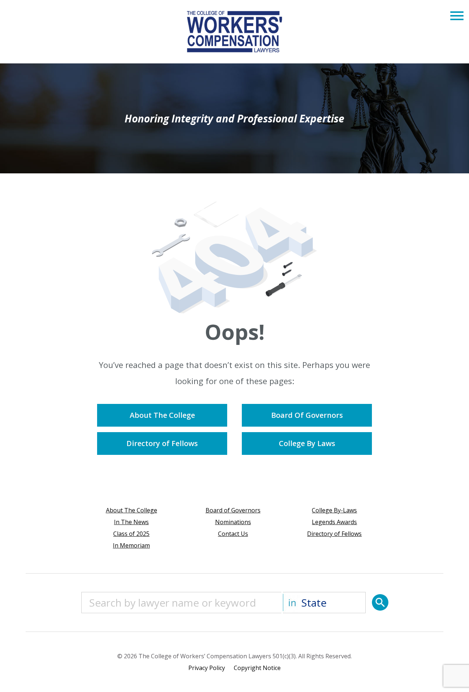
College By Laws (307, 443)
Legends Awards (334, 522)
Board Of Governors (307, 415)
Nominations (233, 522)
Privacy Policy (206, 668)
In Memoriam (131, 545)
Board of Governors (233, 510)
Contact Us (233, 534)
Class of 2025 (131, 534)
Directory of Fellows (162, 443)
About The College (162, 415)
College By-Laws (334, 510)
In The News (131, 522)
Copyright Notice (257, 668)
